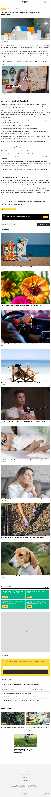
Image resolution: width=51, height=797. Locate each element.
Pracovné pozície (6, 587)
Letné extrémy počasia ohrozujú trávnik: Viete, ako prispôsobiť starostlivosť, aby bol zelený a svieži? (25, 751)
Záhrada (3, 723)
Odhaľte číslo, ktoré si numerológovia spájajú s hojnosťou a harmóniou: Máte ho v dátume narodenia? (23, 689)
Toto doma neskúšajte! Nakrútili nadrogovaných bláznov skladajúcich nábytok (31, 169)
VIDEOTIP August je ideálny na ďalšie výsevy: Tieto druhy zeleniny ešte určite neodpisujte (23, 700)
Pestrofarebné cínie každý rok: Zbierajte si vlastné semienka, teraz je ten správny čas (20, 696)
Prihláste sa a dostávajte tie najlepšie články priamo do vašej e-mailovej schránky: (24, 661)
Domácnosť (9, 209)
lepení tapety (36, 182)
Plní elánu (13, 209)
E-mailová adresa (6, 664)
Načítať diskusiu (43, 224)
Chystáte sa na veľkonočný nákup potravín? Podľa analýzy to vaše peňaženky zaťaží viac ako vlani (37, 729)
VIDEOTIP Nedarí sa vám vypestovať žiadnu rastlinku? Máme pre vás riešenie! (12, 728)
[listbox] (46, 680)
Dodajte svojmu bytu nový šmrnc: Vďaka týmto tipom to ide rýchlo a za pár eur (31, 61)
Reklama (25, 777)
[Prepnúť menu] (1, 2)
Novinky (29, 723)
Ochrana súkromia (25, 774)
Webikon (31, 789)
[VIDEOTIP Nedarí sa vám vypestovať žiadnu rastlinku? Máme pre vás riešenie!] (13, 718)
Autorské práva (25, 771)
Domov (25, 780)
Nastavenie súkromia (25, 769)
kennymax (23, 789)
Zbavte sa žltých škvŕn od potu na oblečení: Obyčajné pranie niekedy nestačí (18, 693)
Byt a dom (3, 8)
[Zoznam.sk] (47, 2)
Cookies (25, 766)
